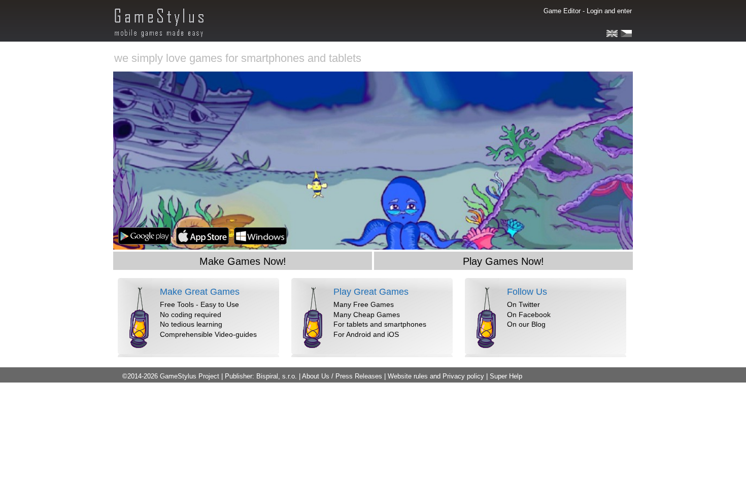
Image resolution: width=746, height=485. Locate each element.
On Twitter (523, 304)
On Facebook (529, 314)
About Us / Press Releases (342, 376)
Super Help (506, 376)
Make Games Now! (242, 261)
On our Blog (526, 324)
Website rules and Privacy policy (436, 376)
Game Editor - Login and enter (588, 11)
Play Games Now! (503, 261)
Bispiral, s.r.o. (276, 376)
